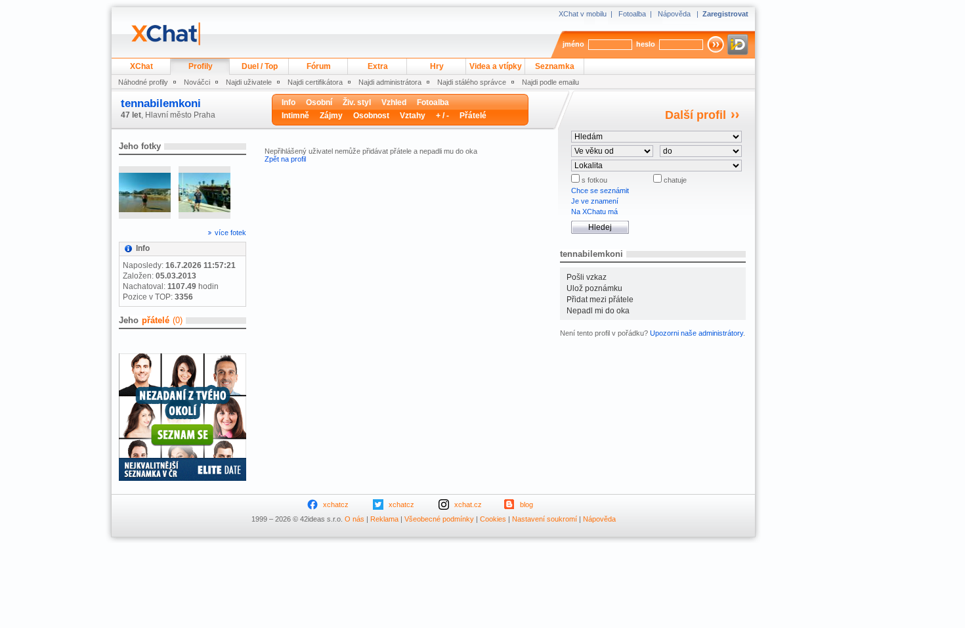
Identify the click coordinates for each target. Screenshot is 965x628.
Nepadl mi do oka (598, 310)
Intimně (295, 115)
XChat (141, 66)
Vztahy (412, 115)
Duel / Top (260, 66)
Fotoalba (632, 14)
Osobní (319, 102)
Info (288, 102)
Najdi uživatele (249, 82)
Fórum (319, 66)
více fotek (230, 232)
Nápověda (674, 14)
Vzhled (393, 102)
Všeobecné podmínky (439, 519)
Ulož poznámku (594, 288)
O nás (354, 519)
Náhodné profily (143, 82)
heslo (645, 44)
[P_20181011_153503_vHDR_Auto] (145, 192)
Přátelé (473, 115)
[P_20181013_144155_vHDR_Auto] (204, 192)
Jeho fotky (140, 146)
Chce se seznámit (600, 190)
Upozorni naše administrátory (696, 333)
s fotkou (593, 180)
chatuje (674, 180)
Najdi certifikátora (315, 82)
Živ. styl (357, 102)
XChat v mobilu (583, 14)
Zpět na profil (285, 159)
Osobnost (371, 115)
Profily (200, 66)
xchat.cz (468, 504)
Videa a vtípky (495, 66)
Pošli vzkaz (587, 277)
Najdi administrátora (389, 82)
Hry (437, 66)
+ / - (442, 115)
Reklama (384, 519)
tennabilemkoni (161, 103)
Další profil (695, 115)
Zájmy (331, 115)
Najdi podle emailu (550, 82)
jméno (573, 44)
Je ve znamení (594, 201)
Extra (378, 66)
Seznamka (554, 66)
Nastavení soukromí (544, 519)
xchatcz (336, 504)
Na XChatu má (594, 211)
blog (526, 504)
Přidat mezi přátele (600, 299)
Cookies (493, 519)
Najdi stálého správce (471, 82)
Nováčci (197, 82)
